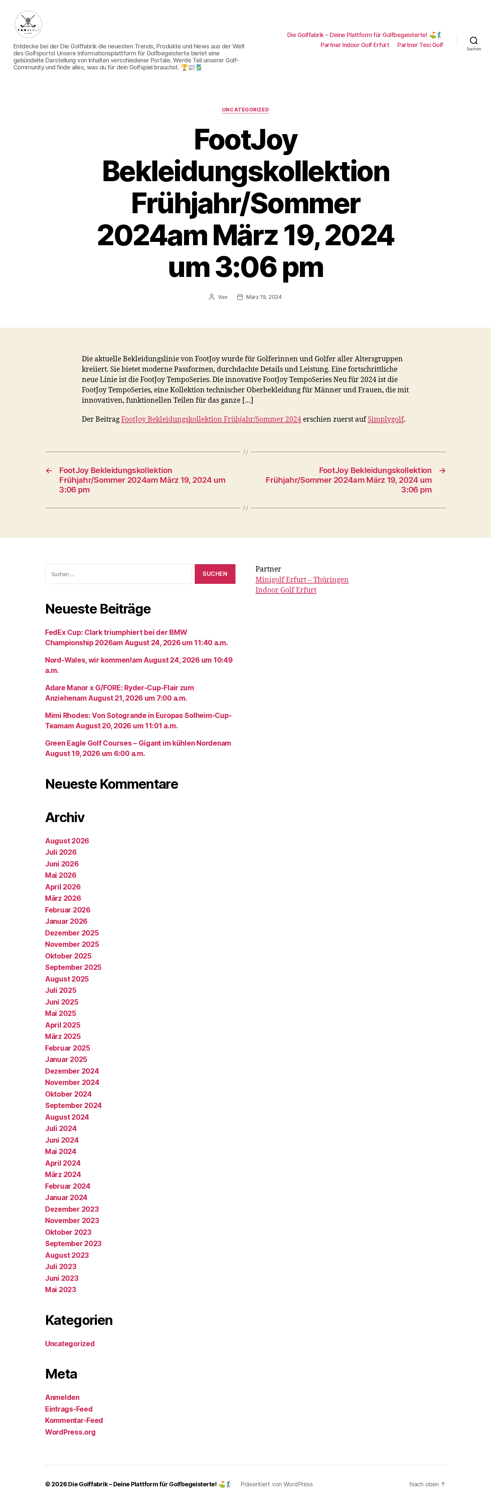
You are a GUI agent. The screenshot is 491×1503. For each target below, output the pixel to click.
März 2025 (63, 1036)
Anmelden (62, 1397)
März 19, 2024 (264, 297)
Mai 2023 (60, 1289)
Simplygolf (386, 419)
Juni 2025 (61, 1002)
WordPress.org (70, 1432)
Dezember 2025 (72, 933)
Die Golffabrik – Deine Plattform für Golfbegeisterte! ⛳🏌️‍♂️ (365, 34)
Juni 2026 (62, 864)
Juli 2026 (61, 852)
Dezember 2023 (72, 1209)
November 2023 (72, 1220)
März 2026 (63, 898)
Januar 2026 (66, 921)
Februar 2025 (67, 1048)
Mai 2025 (60, 1013)
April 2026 (62, 887)
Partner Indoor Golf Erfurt (355, 44)
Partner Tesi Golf (420, 44)
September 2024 (73, 1105)
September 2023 (73, 1243)
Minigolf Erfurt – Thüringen (302, 580)
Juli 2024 (61, 1128)
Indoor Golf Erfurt (286, 590)
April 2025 (62, 1025)
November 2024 (72, 1082)
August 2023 (67, 1255)
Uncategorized (245, 110)
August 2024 (67, 1117)
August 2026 (67, 841)
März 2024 (63, 1174)
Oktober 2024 (68, 1094)
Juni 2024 (62, 1140)
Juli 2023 (60, 1266)
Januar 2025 (66, 1059)
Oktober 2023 (68, 1232)
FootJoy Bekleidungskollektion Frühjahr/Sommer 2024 (211, 419)
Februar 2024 (68, 1186)
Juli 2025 (60, 990)
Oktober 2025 (68, 956)
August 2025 (67, 979)
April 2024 (62, 1163)
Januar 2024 (66, 1197)
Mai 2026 (60, 875)
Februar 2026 (68, 910)
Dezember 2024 (72, 1071)
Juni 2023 (61, 1278)
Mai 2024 (60, 1151)
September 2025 (73, 967)
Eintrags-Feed (69, 1409)
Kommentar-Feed (74, 1420)
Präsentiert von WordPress (276, 1484)
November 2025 (72, 944)
